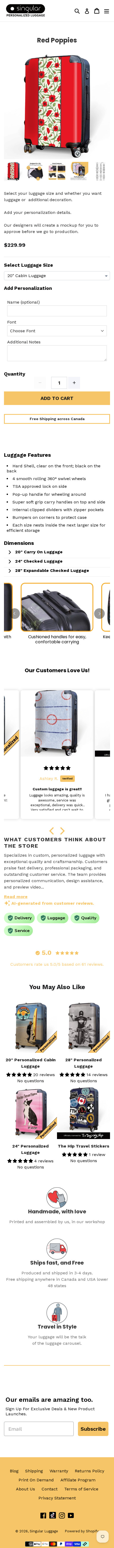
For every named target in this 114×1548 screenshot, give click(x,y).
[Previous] (14, 613)
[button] (53, 831)
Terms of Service (81, 1488)
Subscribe (93, 1429)
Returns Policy (89, 1470)
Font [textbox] (11, 322)
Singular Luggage (44, 1531)
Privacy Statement (57, 1497)
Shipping (34, 1470)
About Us (25, 1488)
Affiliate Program (77, 1479)
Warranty (59, 1470)
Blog (14, 1470)
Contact (50, 1488)
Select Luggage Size (28, 265)
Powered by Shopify (82, 1531)
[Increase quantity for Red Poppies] (74, 383)
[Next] (99, 613)
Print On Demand (36, 1479)
